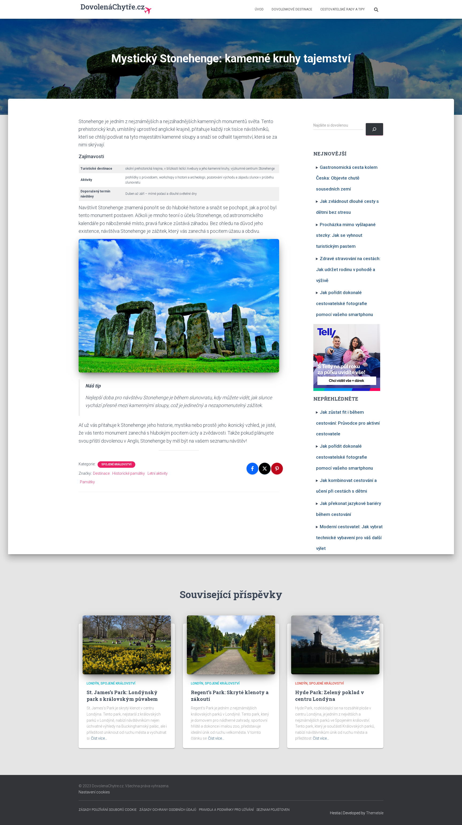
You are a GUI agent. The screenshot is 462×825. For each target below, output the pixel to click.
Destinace (101, 473)
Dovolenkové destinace (292, 9)
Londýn (93, 683)
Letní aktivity (158, 473)
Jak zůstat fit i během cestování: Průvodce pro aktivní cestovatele (348, 423)
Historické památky (128, 473)
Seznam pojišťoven (273, 810)
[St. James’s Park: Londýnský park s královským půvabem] (127, 644)
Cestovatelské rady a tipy (342, 9)
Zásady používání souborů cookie (108, 810)
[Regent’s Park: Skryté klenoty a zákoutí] (231, 644)
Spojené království (116, 464)
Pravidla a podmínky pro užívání (226, 810)
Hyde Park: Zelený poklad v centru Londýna (329, 695)
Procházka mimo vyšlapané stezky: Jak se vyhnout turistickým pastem (346, 235)
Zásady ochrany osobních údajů (167, 810)
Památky (87, 482)
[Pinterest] (277, 468)
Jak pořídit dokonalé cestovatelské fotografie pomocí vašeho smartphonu (344, 303)
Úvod (259, 9)
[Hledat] (374, 129)
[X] (265, 468)
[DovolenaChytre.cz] (116, 9)
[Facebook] (252, 468)
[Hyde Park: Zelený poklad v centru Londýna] (335, 644)
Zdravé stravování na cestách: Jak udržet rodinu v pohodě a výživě (348, 269)
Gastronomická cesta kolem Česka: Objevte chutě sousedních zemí (347, 178)
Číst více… (99, 738)
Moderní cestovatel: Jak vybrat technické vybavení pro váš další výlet (349, 537)
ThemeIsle (374, 813)
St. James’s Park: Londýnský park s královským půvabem (122, 695)
